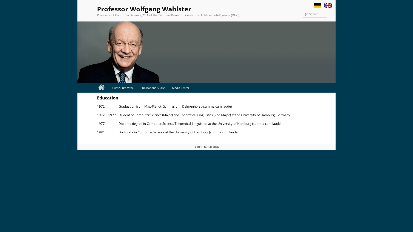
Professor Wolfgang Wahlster (144, 9)
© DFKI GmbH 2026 (206, 147)
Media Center (180, 88)
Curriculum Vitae (123, 88)
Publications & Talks (152, 88)
